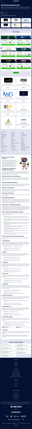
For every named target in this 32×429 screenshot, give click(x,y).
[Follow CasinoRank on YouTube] (17, 408)
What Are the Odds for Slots (16, 375)
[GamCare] (16, 418)
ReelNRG (12, 144)
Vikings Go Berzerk (16, 288)
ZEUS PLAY (2, 151)
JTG (1, 139)
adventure (13, 185)
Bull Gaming (13, 134)
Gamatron (22, 138)
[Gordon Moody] (23, 418)
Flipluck (12, 138)
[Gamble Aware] (14, 421)
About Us (15, 394)
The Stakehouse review (23, 69)
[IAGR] (7, 418)
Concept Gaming (3, 135)
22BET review (23, 57)
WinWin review (8, 69)
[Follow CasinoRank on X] (15, 408)
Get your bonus (8, 44)
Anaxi (2, 133)
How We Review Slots (16, 400)
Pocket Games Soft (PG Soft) (15, 143)
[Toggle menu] (1, 1)
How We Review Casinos (15, 397)
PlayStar (2, 143)
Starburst (25, 255)
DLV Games (13, 135)
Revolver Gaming (3, 145)
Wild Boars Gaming (4, 150)
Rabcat (2, 144)
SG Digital (22, 145)
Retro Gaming (23, 144)
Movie (16, 386)
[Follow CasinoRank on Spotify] (18, 408)
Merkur (22, 139)
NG (15, 410)
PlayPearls (22, 141)
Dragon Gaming (23, 135)
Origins (22, 140)
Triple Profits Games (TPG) (25, 146)
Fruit (16, 385)
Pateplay (2, 141)
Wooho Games (23, 150)
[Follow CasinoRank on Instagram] (13, 408)
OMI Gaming (13, 140)
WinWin (16, 366)
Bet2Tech (22, 133)
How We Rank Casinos (16, 398)
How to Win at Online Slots (16, 377)
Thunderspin (13, 146)
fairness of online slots (22, 178)
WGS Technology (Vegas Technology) (24, 148)
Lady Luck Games (13, 139)
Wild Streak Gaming (14, 150)
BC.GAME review (8, 57)
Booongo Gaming (3, 134)
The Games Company (4, 146)
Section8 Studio (13, 145)
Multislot (2, 140)
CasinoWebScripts (24, 134)
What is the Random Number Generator (16, 378)
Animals (16, 383)
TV (15, 389)
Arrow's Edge (13, 133)
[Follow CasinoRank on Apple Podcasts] (20, 408)
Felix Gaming (3, 138)
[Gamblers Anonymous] (11, 418)
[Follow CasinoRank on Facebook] (11, 408)
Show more (15, 72)
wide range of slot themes (11, 218)
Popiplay (22, 143)
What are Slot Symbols (16, 374)
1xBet (16, 363)
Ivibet (16, 367)
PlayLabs (12, 141)
